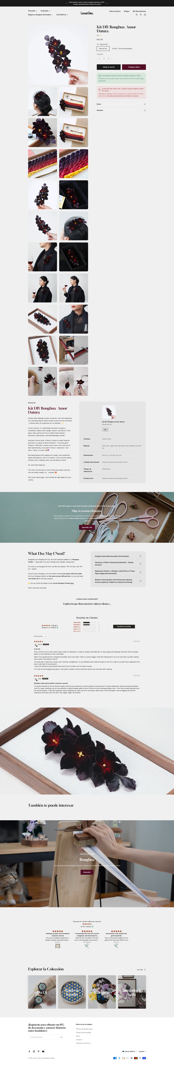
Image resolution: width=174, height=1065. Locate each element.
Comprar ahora (134, 67)
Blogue (126, 11)
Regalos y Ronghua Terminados (39, 15)
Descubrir (87, 872)
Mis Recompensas (139, 11)
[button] (77, 622)
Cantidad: (100, 54)
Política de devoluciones (84, 1029)
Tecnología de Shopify (48, 1058)
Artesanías (44, 11)
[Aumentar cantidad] (108, 58)
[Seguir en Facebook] (29, 1051)
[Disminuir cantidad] (99, 58)
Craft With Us (61, 15)
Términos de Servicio (83, 1043)
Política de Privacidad (83, 1032)
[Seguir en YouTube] (43, 1051)
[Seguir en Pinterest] (38, 1051)
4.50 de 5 (54, 625)
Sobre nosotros (115, 11)
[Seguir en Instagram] (34, 1051)
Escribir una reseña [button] (124, 626)
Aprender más (87, 527)
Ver (105, 429)
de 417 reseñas (86, 926)
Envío (78, 1036)
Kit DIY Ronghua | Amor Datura (113, 422)
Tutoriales (31, 11)
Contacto (79, 1040)
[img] (38, 641)
